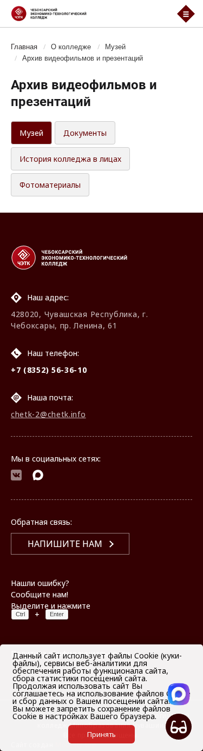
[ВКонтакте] (16, 476)
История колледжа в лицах (70, 159)
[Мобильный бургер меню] (186, 14)
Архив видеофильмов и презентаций (82, 58)
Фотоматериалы (50, 185)
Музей (115, 46)
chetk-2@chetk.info (48, 414)
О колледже (71, 46)
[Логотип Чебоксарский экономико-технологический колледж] (87, 13)
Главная (24, 46)
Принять (101, 734)
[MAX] (37, 476)
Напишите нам (65, 544)
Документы (85, 133)
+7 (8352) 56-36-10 (49, 370)
